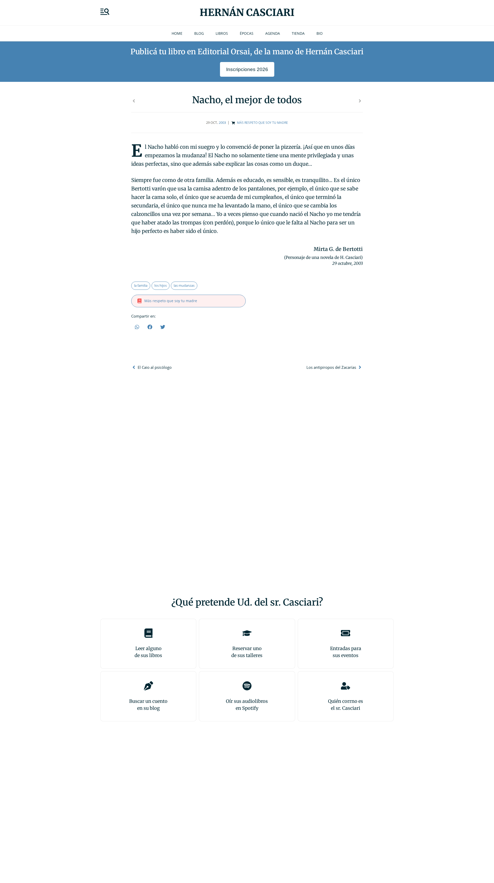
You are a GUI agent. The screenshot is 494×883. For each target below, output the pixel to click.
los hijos (160, 285)
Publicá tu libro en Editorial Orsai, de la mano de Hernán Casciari (247, 51)
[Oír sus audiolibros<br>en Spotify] (247, 685)
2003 (222, 122)
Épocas (246, 33)
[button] (137, 327)
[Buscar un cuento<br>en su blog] (148, 685)
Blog (199, 33)
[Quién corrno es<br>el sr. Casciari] (345, 685)
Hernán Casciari (247, 12)
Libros (222, 33)
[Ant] (189, 100)
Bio (319, 33)
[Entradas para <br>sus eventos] (345, 633)
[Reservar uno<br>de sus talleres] (247, 633)
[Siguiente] (305, 100)
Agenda (272, 33)
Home (177, 33)
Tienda (298, 33)
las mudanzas (184, 285)
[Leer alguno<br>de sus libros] (148, 633)
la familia (140, 285)
